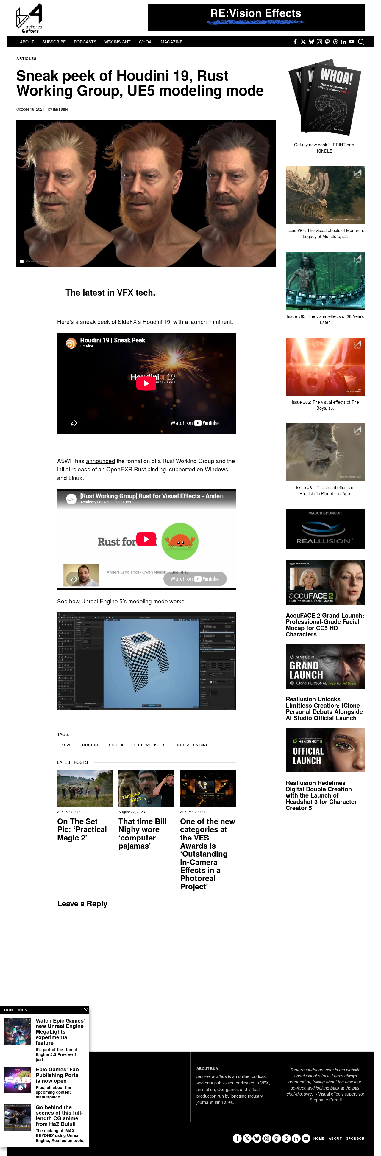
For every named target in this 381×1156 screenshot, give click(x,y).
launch (198, 321)
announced (100, 460)
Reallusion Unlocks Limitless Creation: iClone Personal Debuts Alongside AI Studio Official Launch (324, 708)
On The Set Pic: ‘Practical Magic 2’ (82, 829)
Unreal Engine (192, 744)
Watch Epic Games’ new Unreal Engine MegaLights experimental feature (60, 1032)
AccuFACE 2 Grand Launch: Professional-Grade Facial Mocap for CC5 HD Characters (325, 624)
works (177, 601)
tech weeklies (149, 744)
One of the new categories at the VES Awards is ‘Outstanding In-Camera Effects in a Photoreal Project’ (207, 853)
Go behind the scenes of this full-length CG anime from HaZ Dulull (59, 1115)
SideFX (116, 744)
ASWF (67, 744)
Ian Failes (61, 108)
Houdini (90, 744)
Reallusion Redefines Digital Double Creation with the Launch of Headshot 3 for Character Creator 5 (321, 795)
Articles (26, 58)
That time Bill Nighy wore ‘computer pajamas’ (142, 833)
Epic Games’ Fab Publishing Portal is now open (58, 1075)
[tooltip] (295, 41)
